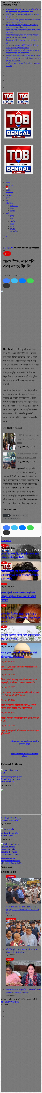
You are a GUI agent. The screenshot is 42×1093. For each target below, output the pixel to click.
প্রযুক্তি (12, 221)
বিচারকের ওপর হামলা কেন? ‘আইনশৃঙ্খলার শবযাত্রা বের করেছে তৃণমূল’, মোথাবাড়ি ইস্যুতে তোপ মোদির (11, 860)
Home (7, 248)
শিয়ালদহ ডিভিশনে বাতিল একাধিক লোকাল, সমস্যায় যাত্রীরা (23, 55)
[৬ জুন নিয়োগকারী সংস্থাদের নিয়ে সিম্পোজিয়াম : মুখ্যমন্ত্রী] (7, 829)
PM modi (16, 515)
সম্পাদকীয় (9, 195)
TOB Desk (6, 275)
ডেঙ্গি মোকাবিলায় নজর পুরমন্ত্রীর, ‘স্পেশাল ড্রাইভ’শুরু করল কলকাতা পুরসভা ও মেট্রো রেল (23, 20)
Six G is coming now (11, 518)
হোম (7, 180)
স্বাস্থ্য (12, 208)
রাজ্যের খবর (9, 185)
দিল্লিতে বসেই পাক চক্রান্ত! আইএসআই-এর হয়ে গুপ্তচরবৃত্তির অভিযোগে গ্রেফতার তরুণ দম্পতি (20, 574)
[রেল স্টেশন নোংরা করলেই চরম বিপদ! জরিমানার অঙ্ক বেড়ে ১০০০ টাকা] (9, 468)
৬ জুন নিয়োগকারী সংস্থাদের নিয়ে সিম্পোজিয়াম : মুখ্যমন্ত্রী (9, 834)
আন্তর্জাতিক (9, 192)
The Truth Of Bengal (10, 1002)
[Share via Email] (6, 285)
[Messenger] (22, 280)
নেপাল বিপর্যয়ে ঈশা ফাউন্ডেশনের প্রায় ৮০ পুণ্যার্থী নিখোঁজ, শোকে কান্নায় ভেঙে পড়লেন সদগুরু (20, 617)
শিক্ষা (11, 218)
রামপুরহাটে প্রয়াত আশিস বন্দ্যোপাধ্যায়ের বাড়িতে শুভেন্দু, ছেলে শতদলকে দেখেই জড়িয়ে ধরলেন (22, 25)
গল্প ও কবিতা (14, 231)
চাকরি (12, 216)
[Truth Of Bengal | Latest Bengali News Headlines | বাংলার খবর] (16, 104)
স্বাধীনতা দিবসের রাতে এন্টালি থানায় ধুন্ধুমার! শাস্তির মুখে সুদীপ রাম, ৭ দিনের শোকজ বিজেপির (22, 36)
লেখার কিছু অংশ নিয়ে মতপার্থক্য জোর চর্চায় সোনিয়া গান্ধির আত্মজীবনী (20, 555)
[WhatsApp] (30, 280)
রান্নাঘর (12, 210)
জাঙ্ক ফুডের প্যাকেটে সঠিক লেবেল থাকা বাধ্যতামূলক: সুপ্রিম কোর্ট (19, 654)
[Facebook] (6, 280)
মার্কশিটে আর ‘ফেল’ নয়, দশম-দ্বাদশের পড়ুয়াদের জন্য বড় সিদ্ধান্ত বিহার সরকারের (28, 439)
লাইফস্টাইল (9, 203)
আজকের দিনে (14, 205)
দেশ (7, 187)
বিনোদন (8, 198)
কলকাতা (8, 182)
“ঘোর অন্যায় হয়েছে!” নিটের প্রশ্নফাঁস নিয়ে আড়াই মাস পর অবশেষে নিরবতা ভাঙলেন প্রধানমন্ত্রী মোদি (11, 779)
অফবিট (8, 213)
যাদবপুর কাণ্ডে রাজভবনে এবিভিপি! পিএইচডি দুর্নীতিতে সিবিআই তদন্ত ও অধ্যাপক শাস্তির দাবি (22, 46)
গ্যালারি (12, 228)
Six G (24, 515)
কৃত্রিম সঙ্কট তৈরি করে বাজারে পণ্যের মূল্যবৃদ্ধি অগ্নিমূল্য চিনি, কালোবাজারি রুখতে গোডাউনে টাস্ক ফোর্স (23, 10)
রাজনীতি (8, 190)
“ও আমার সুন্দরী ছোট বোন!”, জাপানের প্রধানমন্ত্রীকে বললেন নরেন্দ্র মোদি (11, 819)
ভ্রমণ (12, 226)
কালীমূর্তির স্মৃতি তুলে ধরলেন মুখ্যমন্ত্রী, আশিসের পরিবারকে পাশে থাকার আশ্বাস (21, 950)
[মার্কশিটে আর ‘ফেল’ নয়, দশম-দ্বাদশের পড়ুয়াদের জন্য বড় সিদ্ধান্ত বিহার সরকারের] (9, 449)
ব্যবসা (12, 223)
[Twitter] (14, 280)
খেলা (7, 200)
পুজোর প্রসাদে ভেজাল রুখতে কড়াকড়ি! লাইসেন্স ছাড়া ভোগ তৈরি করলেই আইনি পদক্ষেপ (18, 596)
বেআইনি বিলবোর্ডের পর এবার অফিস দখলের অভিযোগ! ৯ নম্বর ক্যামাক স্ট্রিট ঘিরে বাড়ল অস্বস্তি (22, 51)
